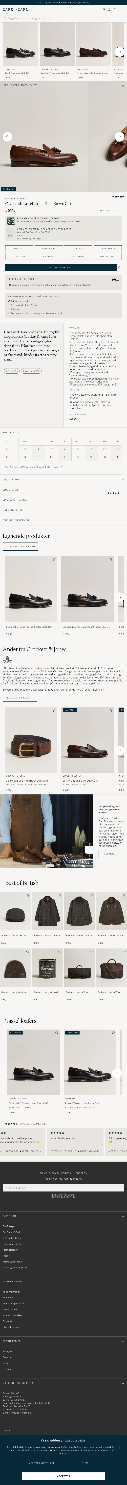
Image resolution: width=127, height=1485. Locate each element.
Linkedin (7, 1369)
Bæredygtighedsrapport (15, 1267)
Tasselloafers (78, 333)
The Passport (10, 1226)
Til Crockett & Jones (17, 698)
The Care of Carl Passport (63, 2)
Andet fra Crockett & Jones (34, 649)
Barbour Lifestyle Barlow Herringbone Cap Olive (14, 935)
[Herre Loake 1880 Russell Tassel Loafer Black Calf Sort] (20, 44)
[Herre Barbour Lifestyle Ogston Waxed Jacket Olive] (111, 911)
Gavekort (7, 1321)
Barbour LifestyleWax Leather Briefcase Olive (110, 992)
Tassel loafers (29, 85)
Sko (6, 85)
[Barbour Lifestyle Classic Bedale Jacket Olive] (79, 932)
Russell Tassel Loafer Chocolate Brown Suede (92, 73)
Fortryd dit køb (10, 1309)
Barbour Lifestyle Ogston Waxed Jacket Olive (111, 935)
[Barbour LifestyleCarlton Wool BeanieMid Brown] (15, 989)
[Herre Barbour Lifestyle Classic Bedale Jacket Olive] (79, 911)
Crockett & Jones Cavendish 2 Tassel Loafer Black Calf (85, 627)
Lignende (26, 535)
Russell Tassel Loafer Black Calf (17, 73)
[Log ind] (104, 10)
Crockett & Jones (49, 69)
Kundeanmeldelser (12, 1315)
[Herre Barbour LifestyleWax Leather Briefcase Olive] (111, 967)
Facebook (8, 1357)
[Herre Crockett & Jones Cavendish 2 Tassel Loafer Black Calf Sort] (57, 44)
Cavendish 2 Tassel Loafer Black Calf (55, 73)
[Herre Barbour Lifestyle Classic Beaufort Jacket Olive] (47, 911)
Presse (6, 1255)
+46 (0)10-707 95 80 (17, 1409)
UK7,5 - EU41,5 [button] (49, 248)
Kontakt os (8, 1297)
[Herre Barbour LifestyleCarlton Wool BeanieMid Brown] (15, 967)
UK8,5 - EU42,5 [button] (108, 248)
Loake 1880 (10, 69)
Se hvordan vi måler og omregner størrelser (32, 467)
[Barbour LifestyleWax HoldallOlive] (79, 989)
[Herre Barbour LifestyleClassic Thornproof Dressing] (47, 967)
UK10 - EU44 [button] (78, 256)
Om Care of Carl (11, 1232)
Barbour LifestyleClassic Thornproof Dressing (46, 992)
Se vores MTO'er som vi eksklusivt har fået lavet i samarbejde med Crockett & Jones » (53, 689)
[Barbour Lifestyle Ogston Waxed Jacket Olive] (111, 932)
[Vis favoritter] (109, 9)
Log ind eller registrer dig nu (29, 238)
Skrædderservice (11, 1327)
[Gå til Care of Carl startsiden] (15, 9)
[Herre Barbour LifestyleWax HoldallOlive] (79, 967)
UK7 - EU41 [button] (19, 248)
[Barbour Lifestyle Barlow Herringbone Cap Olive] (15, 932)
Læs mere (109, 854)
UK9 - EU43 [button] (19, 256)
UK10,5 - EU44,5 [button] (107, 256)
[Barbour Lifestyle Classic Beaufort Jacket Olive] (47, 932)
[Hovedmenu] (121, 9)
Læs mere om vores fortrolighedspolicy (63, 1196)
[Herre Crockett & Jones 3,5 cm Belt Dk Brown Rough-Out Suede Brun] (31, 740)
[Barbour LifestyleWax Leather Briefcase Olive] (111, 989)
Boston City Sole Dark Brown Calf (80, 780)
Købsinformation (11, 1291)
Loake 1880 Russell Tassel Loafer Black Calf (29, 626)
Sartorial (12, 371)
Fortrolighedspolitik (13, 1261)
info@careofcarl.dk (21, 1412)
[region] (63, 1142)
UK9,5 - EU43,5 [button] (49, 256)
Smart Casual (31, 371)
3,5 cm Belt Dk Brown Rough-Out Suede (27, 780)
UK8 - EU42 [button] (78, 248)
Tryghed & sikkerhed (13, 1238)
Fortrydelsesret (10, 1249)
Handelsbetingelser (13, 1243)
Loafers (14, 85)
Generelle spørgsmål (13, 1303)
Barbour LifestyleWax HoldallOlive (76, 992)
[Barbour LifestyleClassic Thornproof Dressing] (47, 989)
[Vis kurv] (115, 9)
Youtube (7, 1363)
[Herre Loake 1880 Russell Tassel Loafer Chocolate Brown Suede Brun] (93, 44)
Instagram (8, 1351)
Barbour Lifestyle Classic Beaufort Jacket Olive (46, 935)
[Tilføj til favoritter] (53, 560)
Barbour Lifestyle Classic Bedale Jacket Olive (78, 935)
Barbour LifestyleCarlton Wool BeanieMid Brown (14, 992)
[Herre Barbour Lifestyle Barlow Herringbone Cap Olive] (15, 911)
